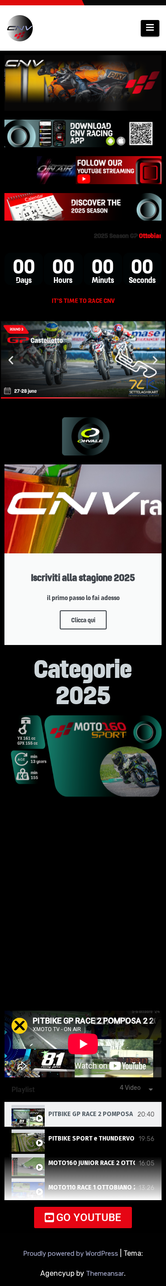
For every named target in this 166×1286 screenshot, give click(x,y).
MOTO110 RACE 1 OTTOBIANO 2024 (91, 1187)
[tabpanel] (83, 1044)
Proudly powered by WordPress (71, 1254)
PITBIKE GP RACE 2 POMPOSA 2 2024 (91, 1114)
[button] (10, 359)
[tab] (83, 1114)
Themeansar (105, 1274)
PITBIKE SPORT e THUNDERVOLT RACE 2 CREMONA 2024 (91, 1138)
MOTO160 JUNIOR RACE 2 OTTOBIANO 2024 (91, 1163)
